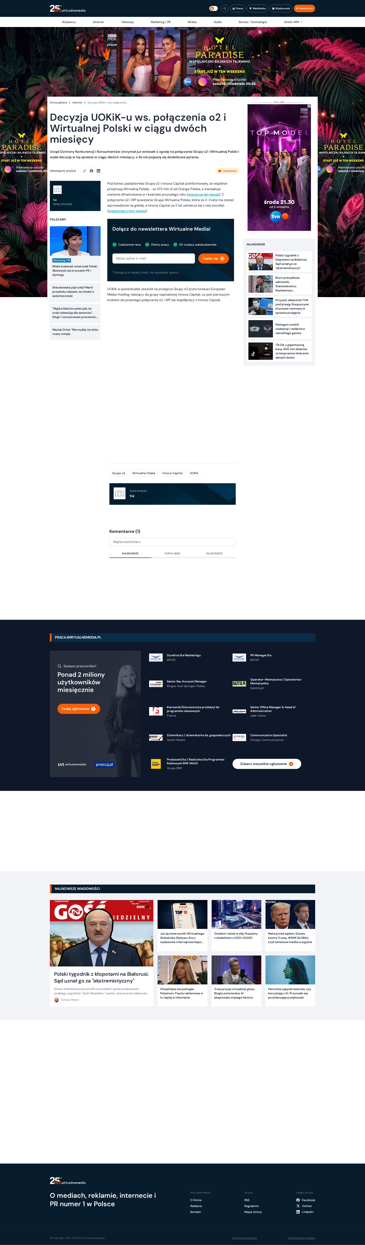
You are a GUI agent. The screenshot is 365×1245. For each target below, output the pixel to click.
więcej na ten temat (203, 194)
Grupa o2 (118, 473)
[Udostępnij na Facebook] (93, 171)
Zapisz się (210, 258)
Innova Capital (172, 473)
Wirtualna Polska (143, 473)
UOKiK (194, 473)
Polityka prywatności (244, 1238)
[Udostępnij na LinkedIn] (98, 171)
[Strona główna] (68, 8)
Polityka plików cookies (301, 1238)
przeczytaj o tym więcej (127, 211)
